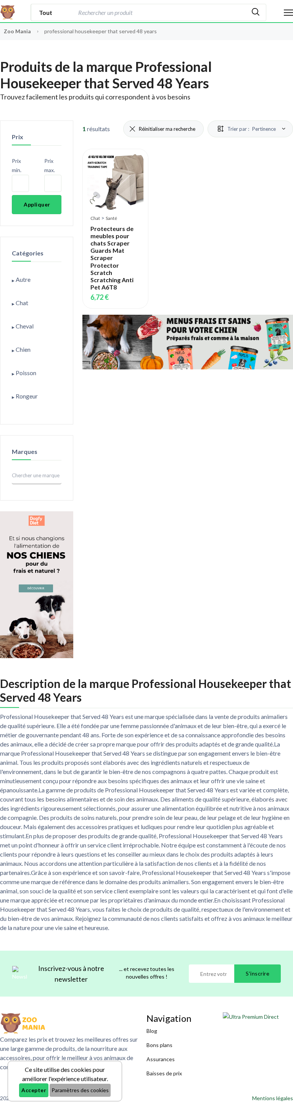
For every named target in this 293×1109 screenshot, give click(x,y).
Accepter (33, 1090)
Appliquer (37, 204)
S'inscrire (257, 973)
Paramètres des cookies (80, 1090)
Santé (111, 218)
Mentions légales (272, 1098)
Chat (95, 218)
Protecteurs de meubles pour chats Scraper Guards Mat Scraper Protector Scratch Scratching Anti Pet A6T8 (112, 258)
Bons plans (159, 1045)
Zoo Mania (17, 31)
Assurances (160, 1059)
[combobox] (160, 12)
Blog (151, 1031)
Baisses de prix (164, 1073)
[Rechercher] (255, 12)
